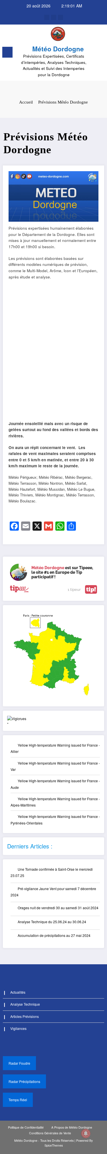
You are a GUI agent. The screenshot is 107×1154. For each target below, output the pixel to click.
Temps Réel (18, 1099)
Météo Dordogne (58, 48)
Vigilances (18, 1028)
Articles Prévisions (24, 1016)
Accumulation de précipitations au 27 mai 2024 (54, 935)
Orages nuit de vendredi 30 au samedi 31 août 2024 (58, 907)
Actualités (17, 992)
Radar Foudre (19, 1063)
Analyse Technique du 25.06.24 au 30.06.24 (52, 921)
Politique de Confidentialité (26, 1127)
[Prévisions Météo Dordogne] (53, 195)
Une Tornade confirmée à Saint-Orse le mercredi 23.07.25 (52, 872)
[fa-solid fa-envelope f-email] (60, 17)
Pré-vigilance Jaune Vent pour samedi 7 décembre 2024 (53, 891)
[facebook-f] (46, 17)
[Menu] (7, 52)
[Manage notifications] (85, 1133)
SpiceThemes (54, 1145)
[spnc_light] (100, 54)
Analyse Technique (25, 1004)
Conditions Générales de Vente (50, 1133)
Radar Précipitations (24, 1081)
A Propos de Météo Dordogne (71, 1127)
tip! (91, 589)
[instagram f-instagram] (53, 17)
